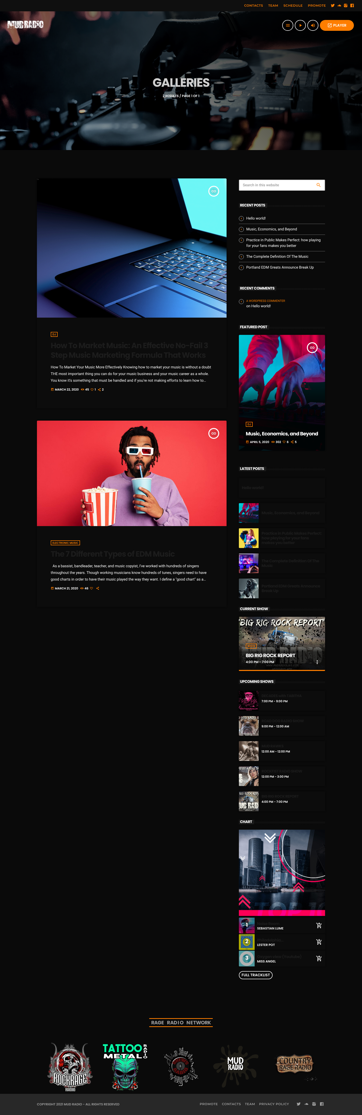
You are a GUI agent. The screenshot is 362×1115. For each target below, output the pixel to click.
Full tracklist (256, 975)
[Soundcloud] (339, 5)
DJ (54, 334)
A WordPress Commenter (265, 301)
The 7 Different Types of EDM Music (113, 554)
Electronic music (65, 543)
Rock (251, 646)
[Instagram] (346, 5)
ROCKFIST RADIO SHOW (282, 771)
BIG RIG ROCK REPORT (270, 655)
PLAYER (336, 25)
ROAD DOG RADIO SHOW (283, 721)
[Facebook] (352, 5)
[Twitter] (333, 5)
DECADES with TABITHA (282, 696)
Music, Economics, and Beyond (271, 229)
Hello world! (256, 218)
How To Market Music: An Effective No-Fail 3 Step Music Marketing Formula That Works (129, 350)
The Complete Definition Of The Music (277, 256)
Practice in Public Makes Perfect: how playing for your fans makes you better (292, 538)
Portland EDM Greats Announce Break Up (280, 267)
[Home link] (25, 25)
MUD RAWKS (272, 746)
